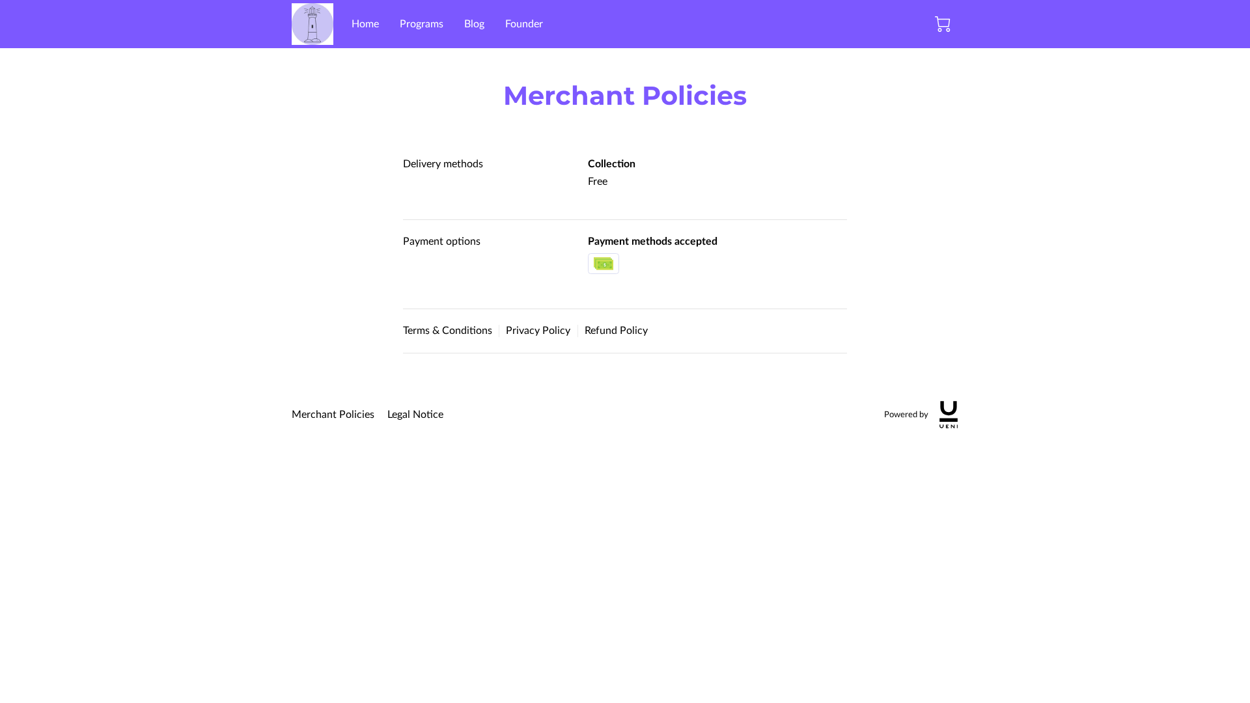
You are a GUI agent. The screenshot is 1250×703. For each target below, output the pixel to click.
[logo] (948, 414)
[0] (943, 24)
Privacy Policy (538, 330)
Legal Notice (415, 414)
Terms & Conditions (447, 330)
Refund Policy (616, 330)
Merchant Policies (333, 414)
